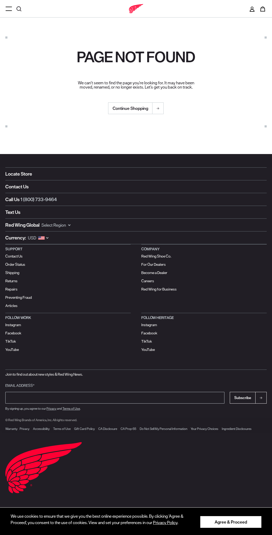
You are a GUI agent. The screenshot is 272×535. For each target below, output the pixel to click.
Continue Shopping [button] (130, 108)
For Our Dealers (153, 264)
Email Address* (20, 385)
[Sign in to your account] (252, 8)
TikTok (10, 341)
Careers (147, 281)
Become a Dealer (154, 272)
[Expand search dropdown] (19, 9)
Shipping (12, 272)
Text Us (12, 212)
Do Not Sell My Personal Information (163, 429)
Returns (11, 281)
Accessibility (41, 429)
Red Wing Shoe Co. (156, 256)
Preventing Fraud (18, 297)
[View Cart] (262, 9)
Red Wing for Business (159, 289)
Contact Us (17, 187)
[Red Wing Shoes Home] (136, 9)
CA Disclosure (107, 429)
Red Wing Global (22, 225)
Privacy (51, 408)
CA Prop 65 (128, 429)
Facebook (13, 333)
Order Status (15, 264)
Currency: (15, 238)
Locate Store (18, 174)
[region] (136, 521)
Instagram (13, 324)
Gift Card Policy (84, 429)
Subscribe (242, 397)
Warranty (11, 429)
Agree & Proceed (231, 522)
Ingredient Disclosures (237, 429)
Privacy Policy (165, 522)
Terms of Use (71, 408)
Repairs (11, 289)
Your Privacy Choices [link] (204, 429)
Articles (11, 305)
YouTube (12, 349)
